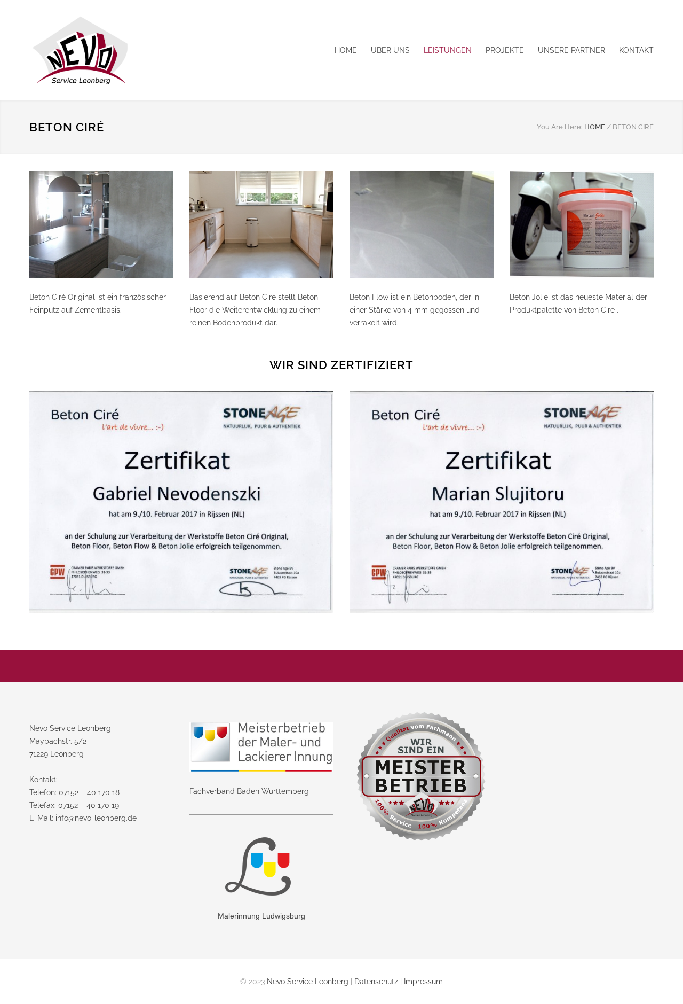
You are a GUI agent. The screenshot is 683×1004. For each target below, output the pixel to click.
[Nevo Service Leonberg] (128, 50)
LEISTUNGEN (448, 50)
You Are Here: (560, 127)
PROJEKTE (505, 50)
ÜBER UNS (390, 50)
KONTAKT (636, 50)
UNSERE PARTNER (571, 50)
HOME (346, 50)
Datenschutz (376, 981)
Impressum (423, 981)
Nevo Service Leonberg (307, 981)
